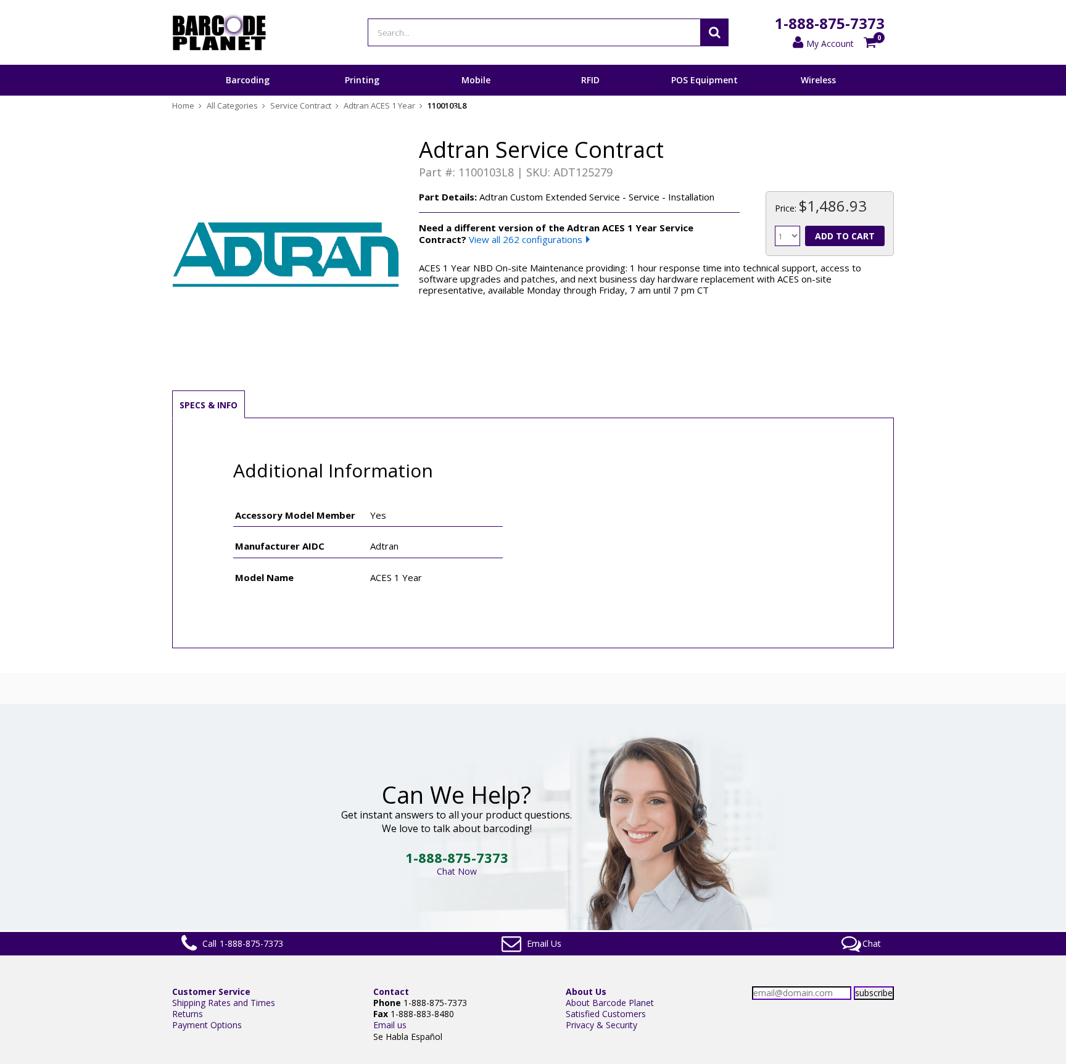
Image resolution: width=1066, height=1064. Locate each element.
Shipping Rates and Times (223, 1002)
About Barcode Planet (610, 1002)
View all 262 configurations (525, 239)
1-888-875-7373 (830, 23)
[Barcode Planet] (219, 32)
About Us (586, 991)
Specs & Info (209, 405)
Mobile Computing (476, 95)
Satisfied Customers (606, 1014)
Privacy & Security (601, 1025)
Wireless (818, 80)
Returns (187, 1014)
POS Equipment (704, 80)
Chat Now (457, 871)
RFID (590, 80)
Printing (362, 80)
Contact (391, 991)
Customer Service (211, 991)
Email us (390, 1025)
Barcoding (248, 80)
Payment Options (207, 1025)
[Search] (714, 32)
